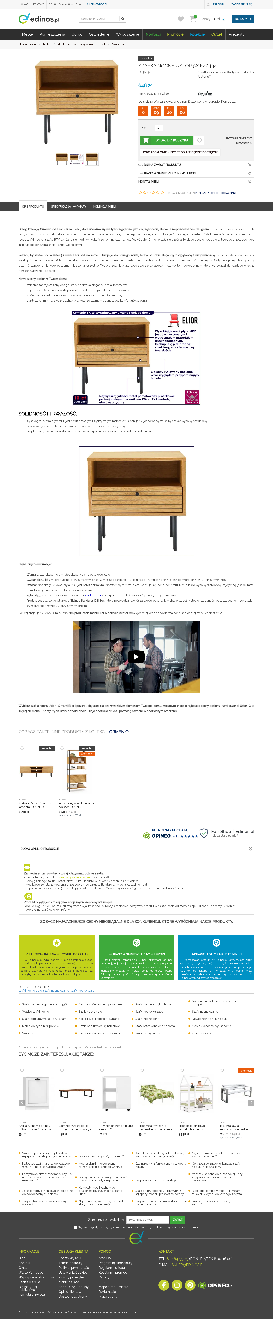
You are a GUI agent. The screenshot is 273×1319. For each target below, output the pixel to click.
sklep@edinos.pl (96, 4)
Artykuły (105, 1258)
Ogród (77, 34)
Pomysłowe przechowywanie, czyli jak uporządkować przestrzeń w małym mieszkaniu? (47, 1177)
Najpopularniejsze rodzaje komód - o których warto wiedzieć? (103, 1203)
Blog (22, 1258)
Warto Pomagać (31, 1272)
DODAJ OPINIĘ (229, 193)
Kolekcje (197, 34)
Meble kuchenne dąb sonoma (211, 1026)
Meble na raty (69, 1282)
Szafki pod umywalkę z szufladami (44, 1018)
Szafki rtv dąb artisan (148, 1033)
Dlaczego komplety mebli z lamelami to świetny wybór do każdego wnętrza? (217, 1192)
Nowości (153, 34)
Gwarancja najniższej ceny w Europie (167, 173)
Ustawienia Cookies (73, 1272)
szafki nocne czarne (56, 990)
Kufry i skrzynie (202, 1033)
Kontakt (38, 4)
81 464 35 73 (177, 1259)
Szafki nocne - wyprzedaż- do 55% (44, 1004)
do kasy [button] (241, 19)
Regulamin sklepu (112, 1268)
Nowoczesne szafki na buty (210, 1018)
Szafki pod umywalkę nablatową (100, 1026)
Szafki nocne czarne (205, 1011)
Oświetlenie (99, 34)
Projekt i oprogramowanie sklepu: (109, 1312)
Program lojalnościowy (115, 1263)
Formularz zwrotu (32, 1294)
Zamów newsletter (106, 1219)
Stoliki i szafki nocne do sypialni (99, 1033)
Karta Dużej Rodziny (74, 1287)
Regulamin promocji (113, 1272)
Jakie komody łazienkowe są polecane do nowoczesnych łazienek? (47, 1192)
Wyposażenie (127, 34)
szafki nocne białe (30, 990)
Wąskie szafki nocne (35, 1011)
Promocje (175, 34)
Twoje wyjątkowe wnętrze (73, 877)
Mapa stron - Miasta (113, 1287)
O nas (24, 4)
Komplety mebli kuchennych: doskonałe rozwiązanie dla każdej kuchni (101, 1191)
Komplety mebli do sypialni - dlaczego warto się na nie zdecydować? (160, 1155)
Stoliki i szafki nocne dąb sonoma (100, 1004)
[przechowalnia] (183, 19)
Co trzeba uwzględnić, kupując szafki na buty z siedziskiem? (216, 1165)
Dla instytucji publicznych (28, 1288)
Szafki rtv (28, 1033)
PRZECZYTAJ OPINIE (206, 193)
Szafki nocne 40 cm (91, 1011)
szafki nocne (93, 595)
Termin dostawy (70, 1263)
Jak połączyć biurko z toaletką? (155, 1180)
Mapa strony (108, 1296)
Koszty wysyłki (70, 1258)
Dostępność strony (73, 1296)
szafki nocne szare (82, 990)
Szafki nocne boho (147, 1018)
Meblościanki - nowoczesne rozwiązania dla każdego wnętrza (100, 1165)
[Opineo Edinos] (215, 1286)
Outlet (216, 34)
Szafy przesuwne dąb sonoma (155, 1026)
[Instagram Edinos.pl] (177, 1286)
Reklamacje (107, 1292)
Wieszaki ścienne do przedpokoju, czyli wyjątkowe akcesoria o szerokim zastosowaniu (218, 1177)
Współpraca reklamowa (36, 1277)
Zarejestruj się (241, 4)
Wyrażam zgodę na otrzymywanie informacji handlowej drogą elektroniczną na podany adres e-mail (138, 1227)
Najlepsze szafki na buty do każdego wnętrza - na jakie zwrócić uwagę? (46, 1165)
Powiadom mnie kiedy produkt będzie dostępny (180, 152)
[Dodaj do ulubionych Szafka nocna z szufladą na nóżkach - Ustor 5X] (199, 140)
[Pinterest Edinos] (190, 1286)
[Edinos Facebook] (163, 1286)
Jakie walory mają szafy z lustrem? (101, 1156)
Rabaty (104, 1277)
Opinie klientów (70, 1292)
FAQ (102, 1282)
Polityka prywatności (74, 1268)
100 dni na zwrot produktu (159, 164)
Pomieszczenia (52, 34)
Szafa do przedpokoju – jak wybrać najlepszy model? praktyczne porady (46, 1155)
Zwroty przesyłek (72, 1277)
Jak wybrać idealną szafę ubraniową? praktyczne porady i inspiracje (103, 1179)
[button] (122, 18)
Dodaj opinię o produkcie (40, 848)
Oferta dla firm (29, 1282)
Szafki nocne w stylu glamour (154, 1004)
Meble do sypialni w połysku (41, 1026)
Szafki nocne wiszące (149, 1011)
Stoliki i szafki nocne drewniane (99, 1018)
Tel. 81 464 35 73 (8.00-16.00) (65, 4)
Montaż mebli (148, 181)
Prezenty (236, 34)
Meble (27, 34)
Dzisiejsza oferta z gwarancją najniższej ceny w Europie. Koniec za (187, 101)
